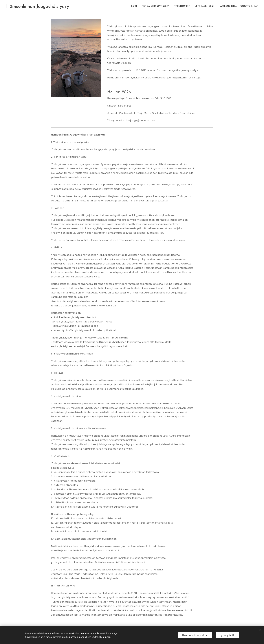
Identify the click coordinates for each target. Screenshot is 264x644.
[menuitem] (134, 6)
